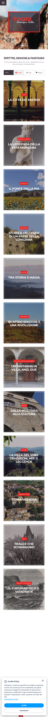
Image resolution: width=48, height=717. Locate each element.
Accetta (24, 705)
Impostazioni (24, 710)
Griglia (19, 73)
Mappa (39, 73)
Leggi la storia (24, 101)
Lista (30, 73)
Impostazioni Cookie (11, 699)
